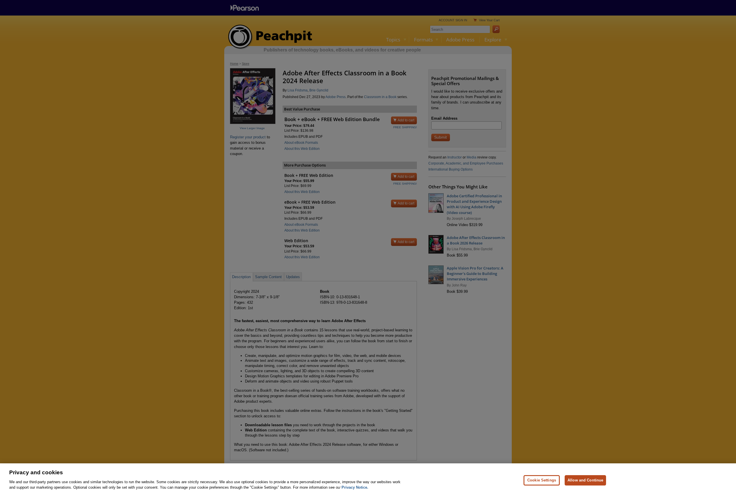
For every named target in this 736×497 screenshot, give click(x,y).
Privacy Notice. (355, 487)
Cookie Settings (541, 480)
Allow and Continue (585, 480)
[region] (368, 480)
